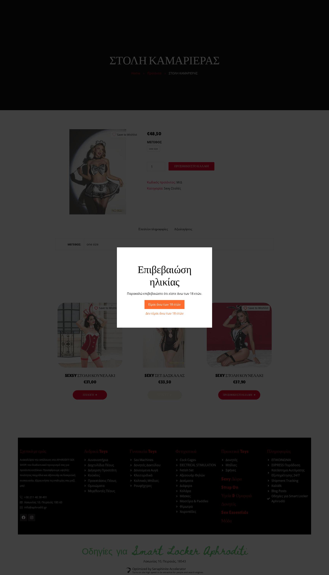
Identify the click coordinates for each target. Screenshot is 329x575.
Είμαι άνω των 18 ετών (164, 304)
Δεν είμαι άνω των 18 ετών (165, 313)
